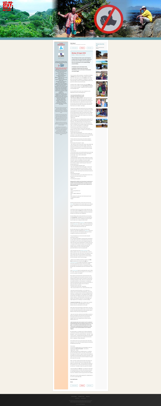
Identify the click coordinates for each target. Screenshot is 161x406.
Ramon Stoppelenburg (82, 404)
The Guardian (62, 74)
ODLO (66, 69)
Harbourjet (57, 85)
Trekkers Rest (75, 270)
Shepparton (82, 222)
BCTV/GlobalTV (58, 94)
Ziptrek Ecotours (64, 95)
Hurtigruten (63, 79)
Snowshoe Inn (62, 100)
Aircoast (62, 92)
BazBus (64, 82)
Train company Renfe (63, 83)
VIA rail (59, 93)
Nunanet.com (59, 101)
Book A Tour (64, 71)
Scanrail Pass (60, 79)
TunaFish (61, 71)
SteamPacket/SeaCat (63, 75)
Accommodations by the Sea (60, 102)
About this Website (75, 38)
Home (69, 38)
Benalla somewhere (84, 250)
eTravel (61, 81)
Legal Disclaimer (77, 398)
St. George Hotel (62, 94)
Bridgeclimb (65, 84)
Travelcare (57, 71)
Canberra (86, 230)
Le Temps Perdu (60, 77)
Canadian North (63, 101)
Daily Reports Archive (83, 38)
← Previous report (74, 47)
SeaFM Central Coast (63, 85)
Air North (62, 104)
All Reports (82, 47)
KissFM (62, 73)
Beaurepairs (76, 223)
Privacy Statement (83, 398)
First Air (65, 100)
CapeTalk (61, 82)
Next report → (90, 47)
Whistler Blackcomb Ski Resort (59, 96)
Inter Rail (59, 83)
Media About (90, 38)
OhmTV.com (62, 78)
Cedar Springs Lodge (63, 93)
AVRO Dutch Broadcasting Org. (62, 70)
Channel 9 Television (61, 84)
